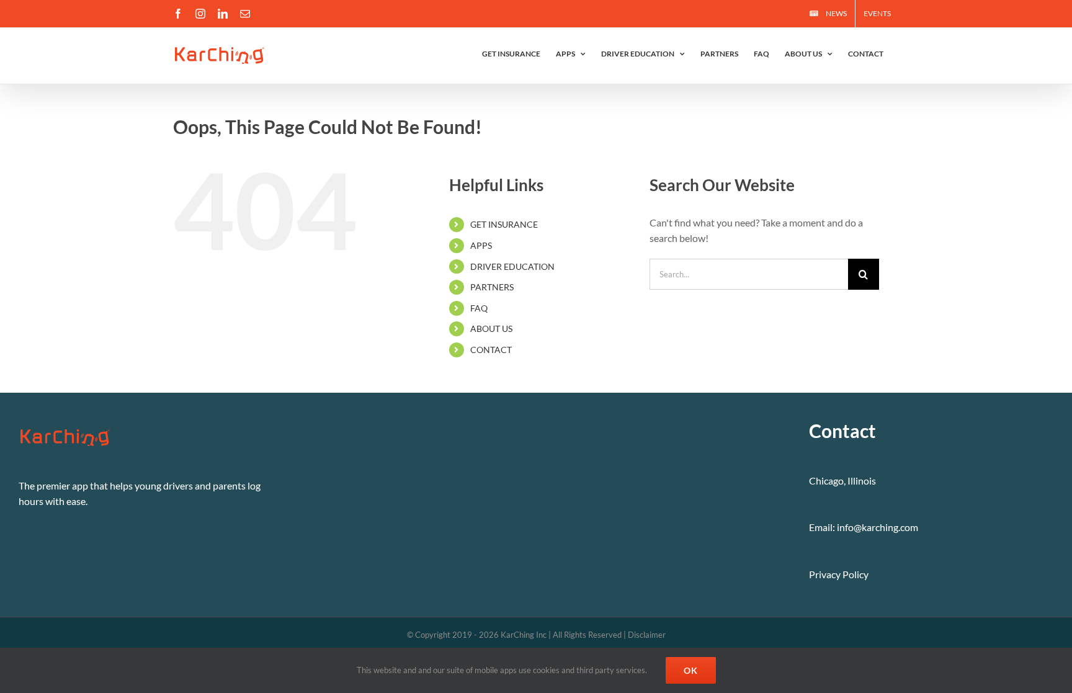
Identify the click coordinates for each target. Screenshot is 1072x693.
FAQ (479, 308)
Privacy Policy (839, 574)
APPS (481, 245)
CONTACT (491, 349)
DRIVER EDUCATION (512, 266)
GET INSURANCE (504, 224)
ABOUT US (491, 328)
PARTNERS (492, 287)
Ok (691, 670)
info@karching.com (877, 527)
